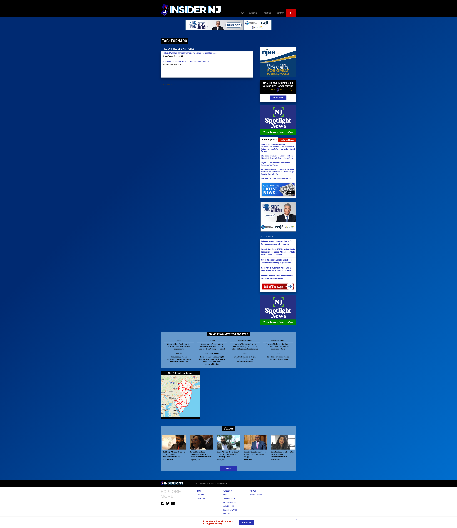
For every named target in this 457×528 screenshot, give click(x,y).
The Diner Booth (229, 499)
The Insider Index (255, 495)
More (228, 468)
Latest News (287, 140)
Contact (252, 491)
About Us (200, 495)
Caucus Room (228, 506)
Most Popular (269, 139)
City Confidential (229, 502)
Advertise (201, 499)
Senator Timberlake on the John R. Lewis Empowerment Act (282, 454)
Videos (229, 428)
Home (199, 491)
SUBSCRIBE (278, 98)
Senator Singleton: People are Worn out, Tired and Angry (255, 454)
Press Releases (267, 236)
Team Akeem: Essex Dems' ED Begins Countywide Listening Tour (228, 454)
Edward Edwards (230, 510)
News (225, 495)
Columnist (227, 514)
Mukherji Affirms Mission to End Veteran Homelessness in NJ (173, 454)
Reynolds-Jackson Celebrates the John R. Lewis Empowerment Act (200, 454)
